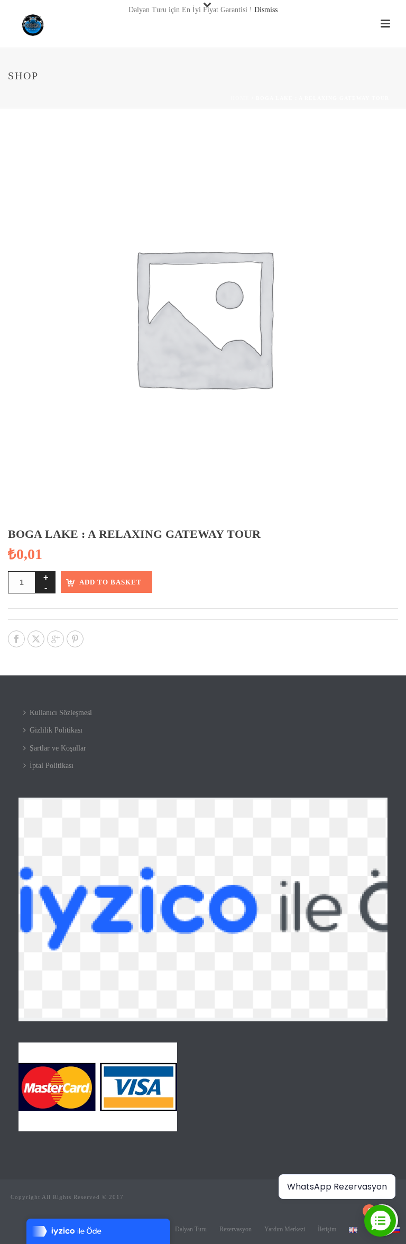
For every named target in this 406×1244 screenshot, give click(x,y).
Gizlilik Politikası (56, 730)
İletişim (327, 1229)
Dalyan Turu (191, 1229)
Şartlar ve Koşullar (58, 748)
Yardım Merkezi (284, 1229)
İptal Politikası (51, 766)
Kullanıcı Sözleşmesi (61, 713)
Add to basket (110, 582)
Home (240, 98)
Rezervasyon (235, 1229)
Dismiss (266, 10)
